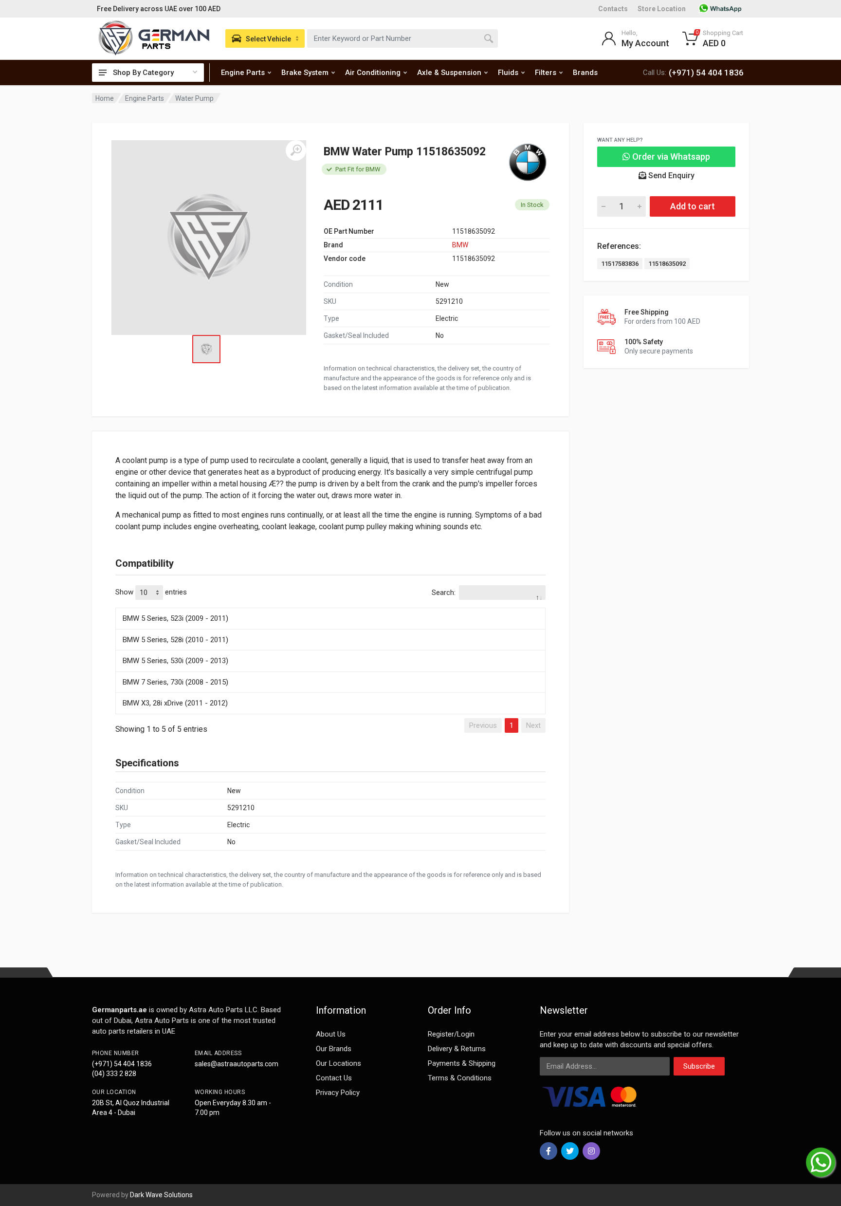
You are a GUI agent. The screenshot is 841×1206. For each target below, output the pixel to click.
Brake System (305, 72)
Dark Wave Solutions (161, 1195)
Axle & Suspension (449, 72)
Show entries (151, 592)
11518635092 (667, 263)
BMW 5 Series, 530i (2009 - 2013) (175, 660)
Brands (585, 72)
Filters (545, 72)
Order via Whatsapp (670, 156)
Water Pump (194, 98)
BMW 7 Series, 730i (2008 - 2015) (175, 682)
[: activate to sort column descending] (330, 606)
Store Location (662, 8)
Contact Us (334, 1078)
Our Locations (338, 1063)
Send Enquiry (670, 175)
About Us (331, 1034)
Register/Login (451, 1034)
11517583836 (620, 263)
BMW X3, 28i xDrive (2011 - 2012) (175, 703)
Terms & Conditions (460, 1078)
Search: (444, 592)
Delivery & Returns (457, 1048)
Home (104, 98)
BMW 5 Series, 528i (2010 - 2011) (175, 639)
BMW (460, 245)
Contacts (613, 8)
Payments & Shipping (461, 1063)
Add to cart (692, 206)
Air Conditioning (373, 72)
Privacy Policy (338, 1092)
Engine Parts (243, 72)
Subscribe (699, 1066)
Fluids (508, 72)
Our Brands (333, 1048)
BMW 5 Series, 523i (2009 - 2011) (175, 618)
